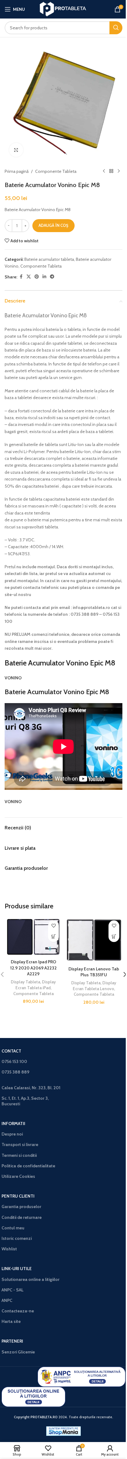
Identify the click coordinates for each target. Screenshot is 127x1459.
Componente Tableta (55, 171)
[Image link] (81, 1376)
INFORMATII (13, 1123)
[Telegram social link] (52, 277)
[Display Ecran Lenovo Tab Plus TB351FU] (93, 940)
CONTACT (11, 1051)
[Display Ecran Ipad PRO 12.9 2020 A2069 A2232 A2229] (33, 936)
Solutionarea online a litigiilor (30, 1279)
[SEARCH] (115, 27)
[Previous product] (104, 171)
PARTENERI (12, 1341)
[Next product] (118, 171)
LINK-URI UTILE (17, 1268)
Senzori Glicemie (18, 1352)
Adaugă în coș (53, 225)
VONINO (13, 678)
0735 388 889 (15, 1072)
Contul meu (13, 1228)
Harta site (11, 1321)
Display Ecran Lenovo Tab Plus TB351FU (93, 972)
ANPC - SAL (12, 1290)
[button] (53, 936)
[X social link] (29, 277)
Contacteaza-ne (18, 1311)
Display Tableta (25, 981)
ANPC (7, 1300)
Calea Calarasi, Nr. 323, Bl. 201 (31, 1087)
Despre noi (12, 1134)
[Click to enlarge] (16, 150)
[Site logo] (63, 8)
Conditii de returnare (22, 1217)
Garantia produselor (21, 1206)
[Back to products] (111, 171)
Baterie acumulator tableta (49, 259)
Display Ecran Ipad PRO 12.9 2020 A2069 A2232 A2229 (33, 968)
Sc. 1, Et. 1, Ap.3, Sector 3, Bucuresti (25, 1101)
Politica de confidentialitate (28, 1166)
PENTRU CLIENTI (18, 1196)
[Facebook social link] (21, 277)
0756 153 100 (14, 1061)
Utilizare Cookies (18, 1176)
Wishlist (9, 1249)
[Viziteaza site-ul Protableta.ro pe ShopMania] (63, 1430)
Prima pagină (17, 171)
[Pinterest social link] (37, 277)
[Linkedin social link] (44, 277)
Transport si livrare (20, 1144)
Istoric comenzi (17, 1238)
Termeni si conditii (19, 1155)
